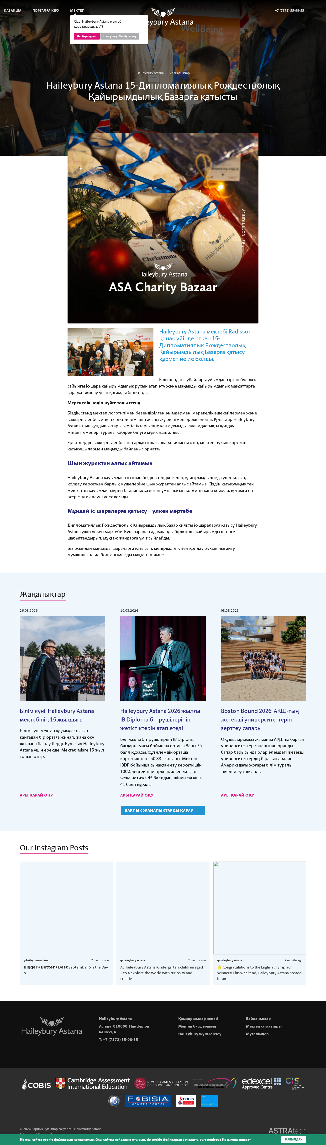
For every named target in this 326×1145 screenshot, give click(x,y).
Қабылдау (293, 1139)
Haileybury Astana (150, 73)
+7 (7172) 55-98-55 (120, 1039)
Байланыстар (258, 1018)
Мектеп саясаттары (264, 1026)
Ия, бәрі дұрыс (87, 36)
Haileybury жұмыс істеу (199, 1034)
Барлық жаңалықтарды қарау (160, 810)
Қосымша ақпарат (236, 1140)
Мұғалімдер (257, 1034)
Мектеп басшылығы (197, 1026)
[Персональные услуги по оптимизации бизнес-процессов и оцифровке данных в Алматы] (287, 1131)
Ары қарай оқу (37, 795)
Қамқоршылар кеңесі (198, 1018)
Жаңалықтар (180, 73)
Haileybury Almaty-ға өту (120, 36)
